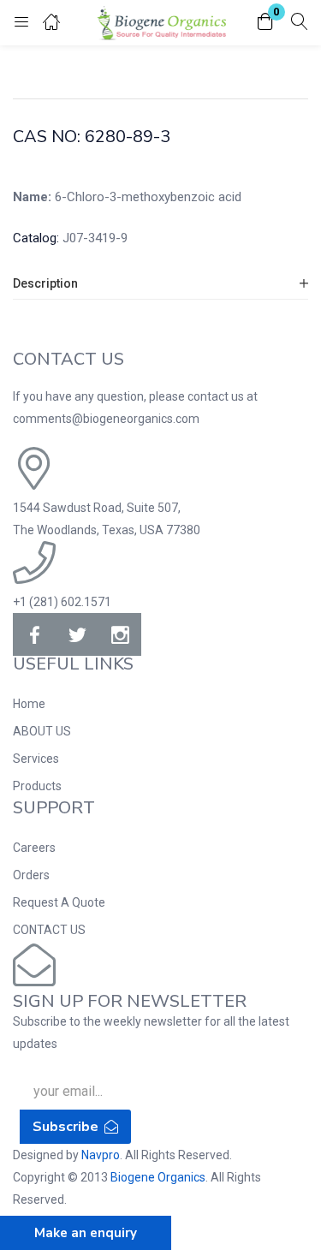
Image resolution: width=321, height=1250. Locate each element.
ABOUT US (42, 731)
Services (36, 758)
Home (29, 704)
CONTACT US (49, 930)
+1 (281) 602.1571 (62, 602)
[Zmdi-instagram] (119, 634)
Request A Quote (59, 902)
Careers (34, 847)
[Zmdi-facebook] (34, 634)
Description (45, 283)
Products (37, 786)
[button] (265, 22)
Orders (31, 875)
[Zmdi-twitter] (77, 634)
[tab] (160, 284)
